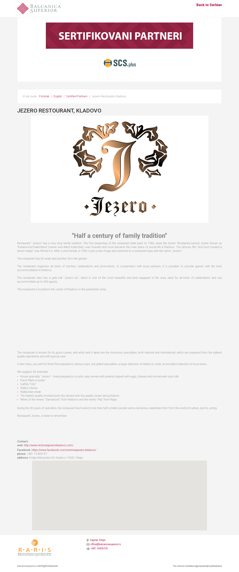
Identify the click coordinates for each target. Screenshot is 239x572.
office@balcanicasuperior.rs (105, 544)
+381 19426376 (98, 548)
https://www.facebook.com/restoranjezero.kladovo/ (64, 450)
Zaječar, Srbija (97, 540)
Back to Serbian (209, 5)
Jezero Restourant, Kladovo (59, 110)
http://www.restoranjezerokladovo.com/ (48, 445)
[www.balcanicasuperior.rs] (39, 8)
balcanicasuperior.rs (27, 566)
